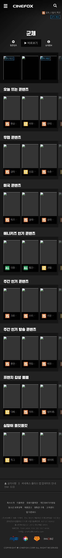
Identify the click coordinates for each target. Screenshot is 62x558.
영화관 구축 (39, 508)
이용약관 (20, 503)
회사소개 (10, 503)
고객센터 (50, 508)
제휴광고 (28, 508)
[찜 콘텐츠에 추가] (13, 68)
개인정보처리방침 (47, 503)
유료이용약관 (32, 503)
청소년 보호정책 (15, 508)
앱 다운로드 (31, 512)
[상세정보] (49, 43)
